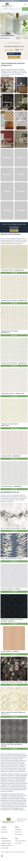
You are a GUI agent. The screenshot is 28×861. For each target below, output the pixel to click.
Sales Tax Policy (19, 834)
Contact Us (16, 1)
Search (25, 9)
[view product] (14, 257)
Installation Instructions (6, 845)
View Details (14, 273)
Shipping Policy (18, 829)
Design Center (4, 832)
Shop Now (14, 230)
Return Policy (18, 832)
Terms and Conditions (20, 841)
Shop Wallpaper (14, 57)
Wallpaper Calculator (6, 843)
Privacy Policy (18, 843)
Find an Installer (5, 848)
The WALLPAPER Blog (6, 841)
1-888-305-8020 (7, 1)
